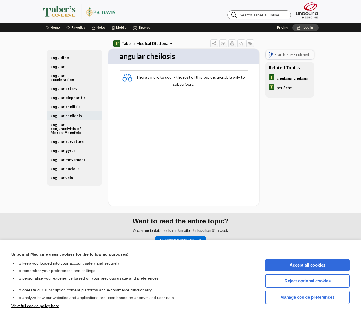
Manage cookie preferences (307, 297)
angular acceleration (62, 77)
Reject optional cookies (308, 280)
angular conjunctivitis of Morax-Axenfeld (66, 128)
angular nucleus (65, 168)
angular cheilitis (65, 106)
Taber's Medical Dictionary (147, 43)
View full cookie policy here (35, 306)
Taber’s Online (112, 11)
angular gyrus (63, 150)
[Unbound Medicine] (307, 10)
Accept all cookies (307, 265)
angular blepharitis (68, 97)
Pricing (282, 28)
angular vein (61, 177)
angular (57, 66)
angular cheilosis (66, 115)
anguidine (59, 57)
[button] (142, 27)
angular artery (63, 88)
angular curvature (67, 141)
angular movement (67, 159)
